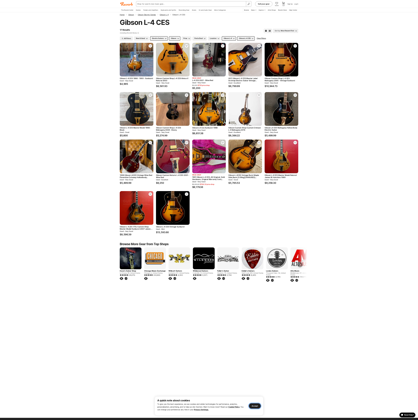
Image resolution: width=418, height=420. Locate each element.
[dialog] (209, 406)
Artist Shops (272, 10)
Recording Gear (184, 10)
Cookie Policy (234, 407)
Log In (296, 4)
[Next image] (150, 59)
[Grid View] (266, 31)
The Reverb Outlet (127, 10)
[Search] (248, 4)
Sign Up (290, 4)
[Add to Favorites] (150, 46)
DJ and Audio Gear (205, 10)
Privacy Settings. (201, 410)
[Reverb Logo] (126, 4)
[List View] (269, 31)
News (253, 10)
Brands (246, 10)
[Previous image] (123, 59)
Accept (255, 406)
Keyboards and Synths (168, 10)
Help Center (293, 10)
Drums (194, 10)
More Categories (220, 10)
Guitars (138, 10)
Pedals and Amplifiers (150, 10)
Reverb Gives (282, 10)
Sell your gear (264, 4)
